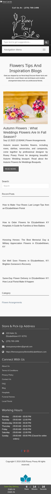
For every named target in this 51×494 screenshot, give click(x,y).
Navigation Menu (13, 49)
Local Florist (7, 401)
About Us (6, 366)
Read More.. (11, 169)
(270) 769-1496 (31, 8)
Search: (5, 181)
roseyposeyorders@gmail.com (19, 346)
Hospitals (6, 392)
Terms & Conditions (10, 370)
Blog (4, 388)
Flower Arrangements (12, 302)
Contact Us (6, 379)
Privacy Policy (7, 375)
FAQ (4, 384)
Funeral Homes (8, 397)
